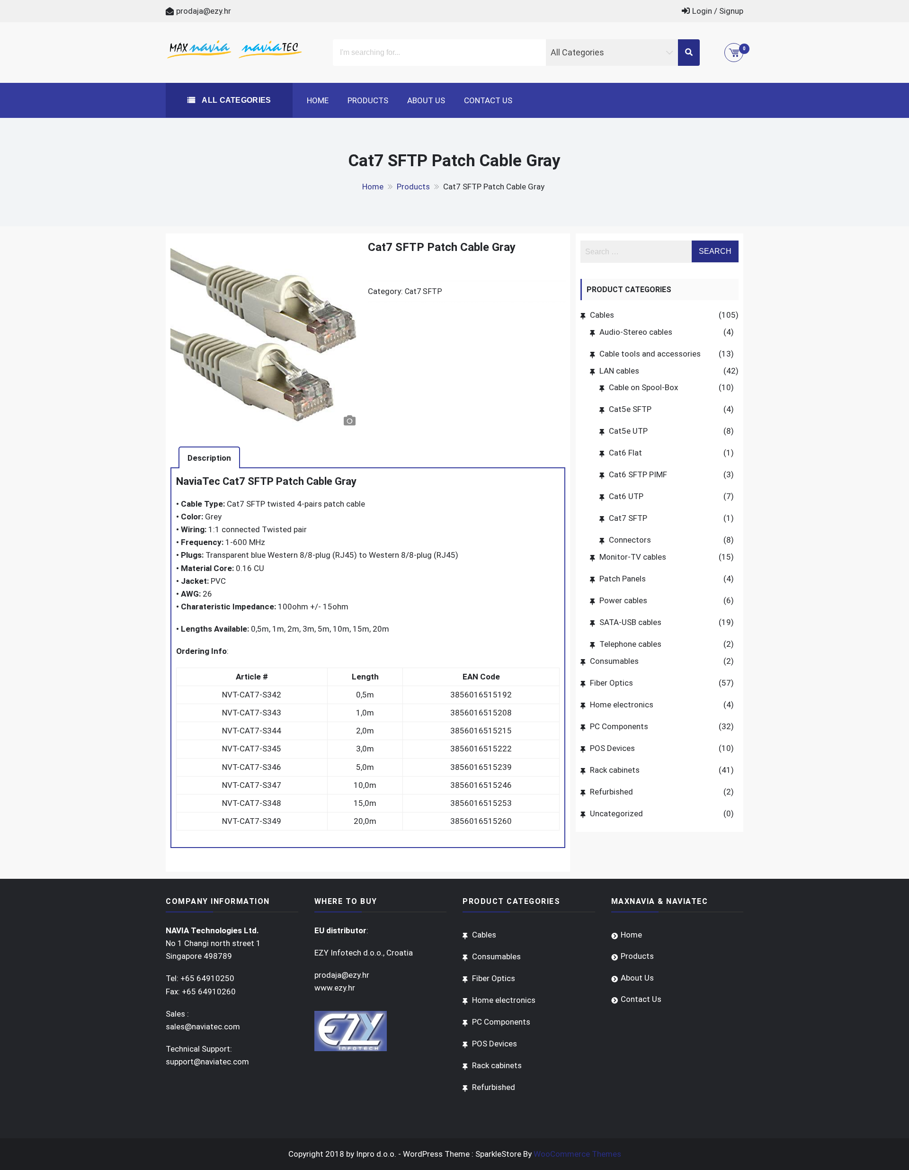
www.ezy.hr (334, 987)
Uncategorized (616, 813)
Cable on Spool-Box (643, 387)
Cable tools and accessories (650, 353)
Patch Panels (622, 578)
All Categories (235, 100)
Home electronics (621, 704)
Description (209, 458)
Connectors (630, 540)
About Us (426, 100)
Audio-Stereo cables (635, 332)
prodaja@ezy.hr (203, 11)
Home (318, 100)
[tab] (209, 457)
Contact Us (488, 100)
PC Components (619, 726)
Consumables (614, 661)
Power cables (623, 600)
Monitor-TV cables (632, 557)
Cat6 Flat (625, 452)
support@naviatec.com (207, 1061)
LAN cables (619, 370)
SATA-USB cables (630, 622)
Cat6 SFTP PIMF (638, 474)
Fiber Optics (611, 683)
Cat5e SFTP (630, 409)
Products (368, 100)
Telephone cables (630, 644)
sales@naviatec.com (203, 1026)
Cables (602, 315)
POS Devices (612, 748)
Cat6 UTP (626, 496)
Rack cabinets (615, 770)
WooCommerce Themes (577, 1154)
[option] (265, 335)
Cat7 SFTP (423, 291)
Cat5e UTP (628, 431)
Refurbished (611, 791)
